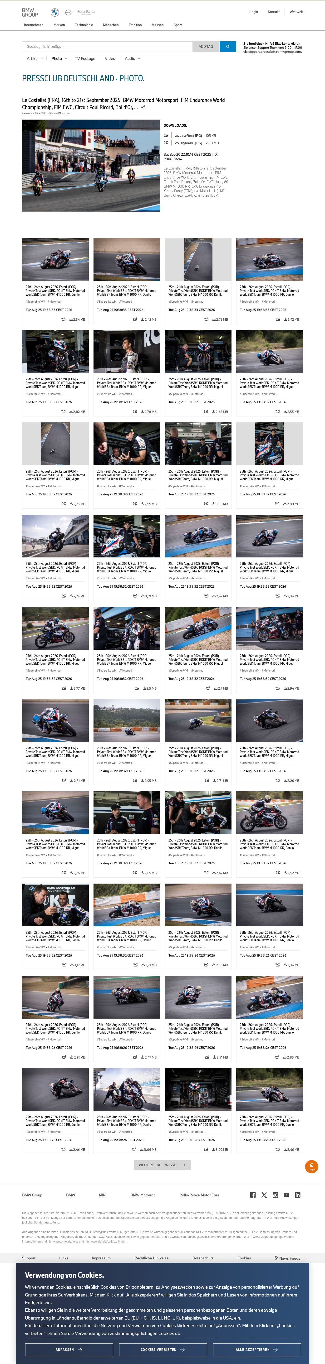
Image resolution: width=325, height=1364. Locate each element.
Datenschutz (203, 1258)
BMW (70, 1195)
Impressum (101, 1258)
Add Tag (206, 46)
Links (63, 1258)
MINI (103, 1195)
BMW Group (32, 1195)
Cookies (244, 1258)
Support (28, 1258)
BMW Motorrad (143, 1195)
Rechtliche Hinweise (151, 1258)
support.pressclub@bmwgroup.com (274, 51)
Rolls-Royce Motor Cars (199, 1195)
